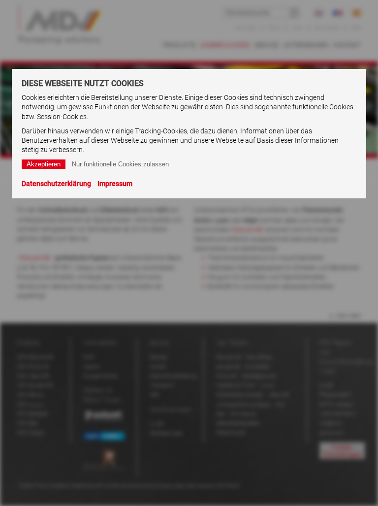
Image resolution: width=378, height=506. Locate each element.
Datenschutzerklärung (56, 184)
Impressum (114, 184)
